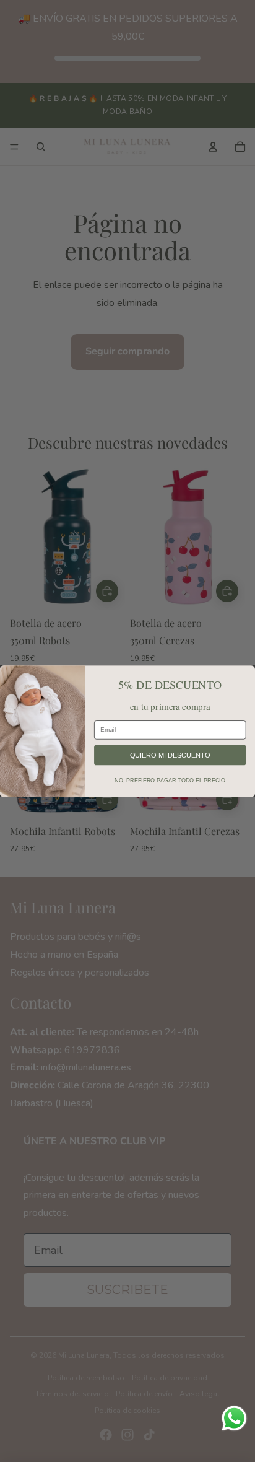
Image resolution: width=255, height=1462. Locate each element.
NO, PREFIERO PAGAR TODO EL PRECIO (170, 780)
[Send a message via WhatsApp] (234, 1418)
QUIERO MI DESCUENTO (170, 754)
